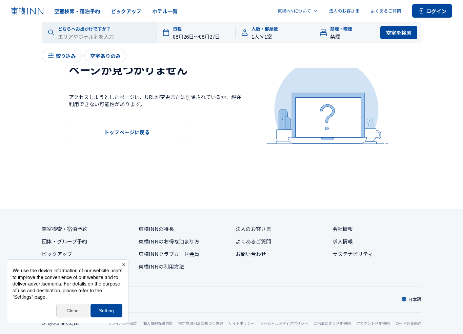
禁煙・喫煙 (341, 29)
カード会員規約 (408, 323)
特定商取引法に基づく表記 (200, 323)
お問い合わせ (251, 253)
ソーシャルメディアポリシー (284, 323)
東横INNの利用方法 (161, 266)
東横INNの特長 (156, 228)
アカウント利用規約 (373, 323)
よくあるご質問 (385, 10)
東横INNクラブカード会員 (169, 253)
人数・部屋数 (264, 29)
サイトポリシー (241, 323)
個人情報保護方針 (158, 323)
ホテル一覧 (165, 11)
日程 (177, 29)
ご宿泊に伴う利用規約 (332, 323)
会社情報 (343, 228)
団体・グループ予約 (64, 241)
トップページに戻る (127, 132)
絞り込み (66, 55)
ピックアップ (126, 11)
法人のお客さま (344, 10)
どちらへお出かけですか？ (84, 29)
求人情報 (343, 241)
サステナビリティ (353, 253)
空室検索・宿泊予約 (77, 11)
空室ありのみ (105, 55)
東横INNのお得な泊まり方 (169, 241)
